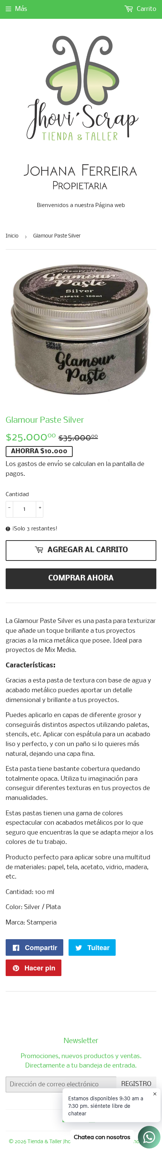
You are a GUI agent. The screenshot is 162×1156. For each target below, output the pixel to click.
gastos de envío (40, 464)
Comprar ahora (81, 578)
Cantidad (17, 495)
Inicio (12, 236)
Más (21, 9)
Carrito (145, 9)
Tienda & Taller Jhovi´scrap (59, 1142)
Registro (136, 1084)
